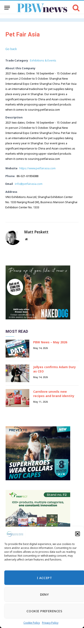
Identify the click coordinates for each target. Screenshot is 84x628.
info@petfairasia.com (28, 184)
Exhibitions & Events (43, 60)
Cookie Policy (31, 623)
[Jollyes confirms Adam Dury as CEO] (17, 373)
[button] (77, 534)
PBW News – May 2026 (50, 342)
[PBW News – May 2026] (17, 349)
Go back (11, 49)
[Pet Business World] (42, 8)
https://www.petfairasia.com (37, 168)
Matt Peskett (36, 232)
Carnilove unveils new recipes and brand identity (53, 393)
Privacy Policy (50, 623)
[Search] (76, 8)
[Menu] (7, 8)
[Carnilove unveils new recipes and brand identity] (17, 398)
